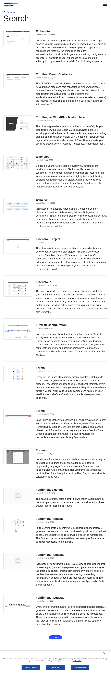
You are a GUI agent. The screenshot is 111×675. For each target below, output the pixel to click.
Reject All (55, 667)
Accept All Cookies (31, 667)
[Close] (104, 653)
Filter (55, 637)
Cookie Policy (77, 661)
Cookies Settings (80, 667)
